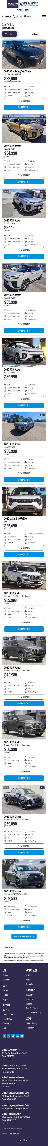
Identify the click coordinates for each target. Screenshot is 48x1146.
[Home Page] (23, 4)
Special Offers (8, 1014)
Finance (6, 1023)
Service (28, 975)
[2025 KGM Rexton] (24, 575)
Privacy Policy (31, 1023)
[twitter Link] (8, 1036)
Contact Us (24, 107)
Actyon (5, 999)
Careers (29, 1003)
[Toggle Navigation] (44, 16)
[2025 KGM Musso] (24, 799)
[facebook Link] (4, 1036)
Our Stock (6, 1010)
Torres (5, 994)
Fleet (5, 1027)
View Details (24, 100)
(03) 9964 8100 (12, 1083)
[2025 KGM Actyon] (24, 128)
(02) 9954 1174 (11, 1120)
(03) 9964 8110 (11, 1099)
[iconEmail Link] (13, 1036)
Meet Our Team (32, 1008)
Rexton (5, 990)
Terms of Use (31, 1027)
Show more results (24, 936)
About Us (29, 999)
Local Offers (7, 1018)
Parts (28, 979)
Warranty (29, 983)
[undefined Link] (22, 1036)
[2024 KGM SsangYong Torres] (24, 54)
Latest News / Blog (33, 1012)
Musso (5, 975)
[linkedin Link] (17, 1036)
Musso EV (6, 979)
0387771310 (10, 1056)
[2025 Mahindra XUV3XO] (24, 501)
